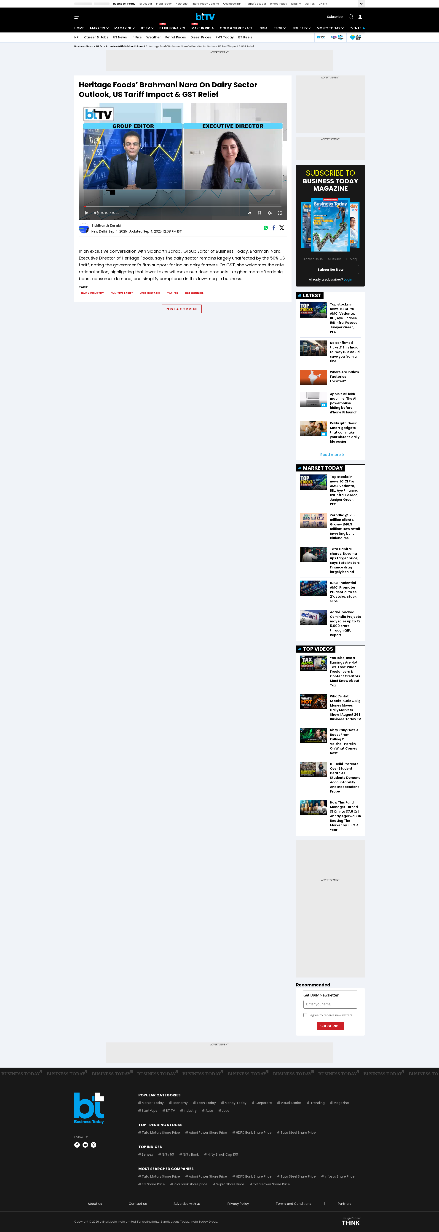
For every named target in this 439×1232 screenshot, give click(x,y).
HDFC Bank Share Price (254, 1132)
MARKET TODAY (323, 468)
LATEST (312, 295)
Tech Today (206, 1103)
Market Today (153, 1103)
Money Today (328, 28)
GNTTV (323, 3)
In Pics (136, 37)
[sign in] (360, 16)
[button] (86, 213)
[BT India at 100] (321, 37)
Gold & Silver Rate (236, 28)
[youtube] (85, 1145)
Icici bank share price (190, 1184)
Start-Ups (149, 1110)
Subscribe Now (330, 269)
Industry (300, 28)
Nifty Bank (191, 1154)
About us (95, 1203)
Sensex (147, 1154)
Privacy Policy (238, 1203)
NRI (77, 37)
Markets (97, 28)
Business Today (124, 3)
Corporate (263, 1103)
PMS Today (225, 37)
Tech (278, 28)
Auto (209, 1110)
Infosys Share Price (340, 1176)
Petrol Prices (175, 37)
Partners (344, 1203)
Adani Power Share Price (208, 1132)
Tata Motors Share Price (161, 1132)
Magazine (122, 28)
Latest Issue (313, 259)
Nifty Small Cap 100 (223, 1154)
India (263, 28)
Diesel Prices (200, 37)
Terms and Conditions (293, 1203)
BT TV (145, 28)
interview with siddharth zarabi (125, 46)
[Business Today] (205, 16)
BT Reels (245, 37)
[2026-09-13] (330, 225)
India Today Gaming (206, 3)
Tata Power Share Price (271, 1184)
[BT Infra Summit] (337, 37)
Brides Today (278, 3)
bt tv (99, 46)
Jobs (225, 1110)
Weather (153, 37)
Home (79, 28)
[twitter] (93, 1145)
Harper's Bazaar (256, 3)
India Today (163, 3)
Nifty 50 (168, 1154)
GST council (194, 293)
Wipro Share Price (230, 1184)
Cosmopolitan (232, 3)
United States (150, 293)
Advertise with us (187, 1203)
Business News (83, 46)
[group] (96, 213)
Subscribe (335, 16)
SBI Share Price (153, 1184)
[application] (183, 161)
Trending (318, 1103)
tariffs (172, 293)
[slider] (183, 206)
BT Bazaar (145, 3)
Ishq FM (296, 3)
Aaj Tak (310, 3)
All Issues (335, 259)
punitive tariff (122, 293)
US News (120, 37)
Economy (180, 1103)
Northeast (182, 3)
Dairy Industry (92, 293)
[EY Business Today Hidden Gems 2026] (355, 37)
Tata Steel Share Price (298, 1132)
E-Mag (351, 259)
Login (348, 279)
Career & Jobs (96, 37)
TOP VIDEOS (318, 649)
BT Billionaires (172, 28)
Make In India (202, 28)
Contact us (138, 1203)
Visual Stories (291, 1103)
